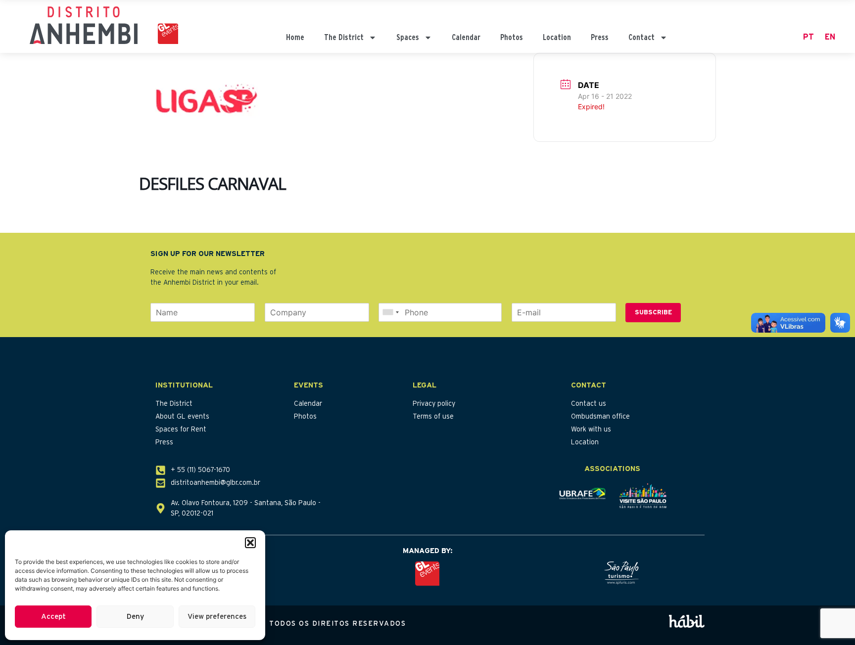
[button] (250, 543)
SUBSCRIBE (653, 312)
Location (557, 38)
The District (344, 38)
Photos (511, 38)
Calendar (466, 38)
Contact (641, 38)
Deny (135, 616)
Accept (53, 616)
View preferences (217, 616)
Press (600, 38)
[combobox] (390, 312)
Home (295, 38)
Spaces (407, 38)
